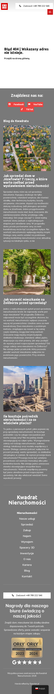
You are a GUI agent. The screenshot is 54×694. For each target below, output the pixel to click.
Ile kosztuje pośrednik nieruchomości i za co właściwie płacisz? (20, 419)
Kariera (27, 565)
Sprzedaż (27, 524)
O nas (27, 559)
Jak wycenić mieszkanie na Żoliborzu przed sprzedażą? (25, 301)
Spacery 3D (27, 547)
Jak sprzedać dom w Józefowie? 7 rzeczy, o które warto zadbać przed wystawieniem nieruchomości (26, 181)
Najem (27, 536)
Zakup (27, 530)
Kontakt (27, 576)
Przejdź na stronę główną (16, 58)
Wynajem (27, 541)
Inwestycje (27, 553)
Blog (27, 570)
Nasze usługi (27, 518)
